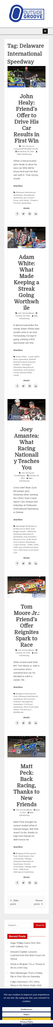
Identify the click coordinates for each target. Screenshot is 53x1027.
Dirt (23, 146)
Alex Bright (20, 526)
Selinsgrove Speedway (23, 872)
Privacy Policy (26, 1022)
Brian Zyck (30, 529)
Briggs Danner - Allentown (24, 531)
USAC (36, 545)
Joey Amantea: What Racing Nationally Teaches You (26, 448)
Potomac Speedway (22, 203)
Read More (18, 186)
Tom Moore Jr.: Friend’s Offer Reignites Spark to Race (26, 626)
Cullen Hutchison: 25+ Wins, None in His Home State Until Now (25, 985)
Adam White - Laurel (25, 357)
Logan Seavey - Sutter (23, 545)
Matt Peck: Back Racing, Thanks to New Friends (26, 785)
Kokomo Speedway (26, 542)
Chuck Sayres (24, 856)
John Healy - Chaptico (28, 200)
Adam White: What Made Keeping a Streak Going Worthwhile (26, 282)
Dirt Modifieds (28, 313)
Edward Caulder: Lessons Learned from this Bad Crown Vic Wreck (27, 955)
